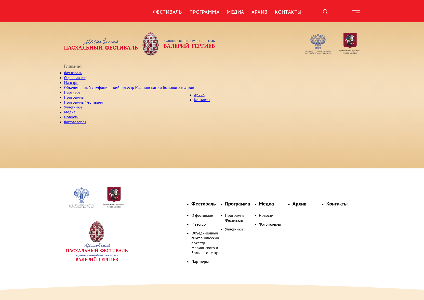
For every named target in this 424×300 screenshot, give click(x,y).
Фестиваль (167, 12)
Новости (71, 116)
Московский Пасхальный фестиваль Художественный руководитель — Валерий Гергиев (158, 43)
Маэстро (71, 82)
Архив (259, 12)
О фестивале (75, 77)
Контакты (288, 12)
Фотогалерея (75, 121)
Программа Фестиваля (83, 102)
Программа (204, 12)
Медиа (235, 12)
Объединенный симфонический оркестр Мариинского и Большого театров (129, 87)
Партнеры (72, 92)
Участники (73, 107)
